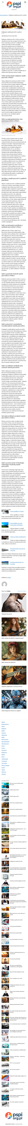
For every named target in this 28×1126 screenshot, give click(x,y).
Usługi (3, 770)
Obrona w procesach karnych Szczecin (16, 784)
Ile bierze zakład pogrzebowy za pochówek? (17, 953)
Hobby (3, 730)
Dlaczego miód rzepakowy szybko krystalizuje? (17, 907)
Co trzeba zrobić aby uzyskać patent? (16, 1089)
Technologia (5, 759)
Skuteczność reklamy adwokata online (17, 992)
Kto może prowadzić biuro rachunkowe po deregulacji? (16, 966)
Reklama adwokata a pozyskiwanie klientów (17, 998)
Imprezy (4, 733)
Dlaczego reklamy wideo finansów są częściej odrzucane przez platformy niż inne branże (18, 1019)
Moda (3, 737)
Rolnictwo (4, 752)
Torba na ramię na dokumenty (18, 537)
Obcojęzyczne (5, 744)
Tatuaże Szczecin (7, 614)
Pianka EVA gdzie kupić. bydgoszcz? (18, 1076)
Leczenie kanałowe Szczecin (16, 939)
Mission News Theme (9, 1124)
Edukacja (4, 728)
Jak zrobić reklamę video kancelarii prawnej (18, 1011)
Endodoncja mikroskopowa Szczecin (18, 1037)
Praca (3, 746)
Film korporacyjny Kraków (16, 933)
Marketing (4, 735)
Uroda (3, 767)
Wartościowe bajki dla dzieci (16, 802)
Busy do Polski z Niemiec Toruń (17, 972)
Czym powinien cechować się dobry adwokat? (18, 836)
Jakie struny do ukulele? (9, 662)
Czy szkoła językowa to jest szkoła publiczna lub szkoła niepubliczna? (18, 868)
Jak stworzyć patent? (15, 1069)
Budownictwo (5, 724)
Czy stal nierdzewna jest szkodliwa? (18, 1024)
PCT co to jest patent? (15, 1063)
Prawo (3, 748)
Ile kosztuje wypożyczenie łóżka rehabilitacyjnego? (17, 1083)
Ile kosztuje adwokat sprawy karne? (18, 848)
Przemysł (4, 750)
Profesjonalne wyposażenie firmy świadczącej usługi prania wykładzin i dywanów (18, 902)
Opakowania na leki (14, 789)
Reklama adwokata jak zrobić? (17, 1004)
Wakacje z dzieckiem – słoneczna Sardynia (17, 1057)
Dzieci (3, 726)
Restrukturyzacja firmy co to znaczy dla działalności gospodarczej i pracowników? (18, 856)
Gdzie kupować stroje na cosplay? (11, 710)
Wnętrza (4, 772)
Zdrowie (4, 774)
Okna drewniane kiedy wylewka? (17, 946)
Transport (4, 761)
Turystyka (4, 763)
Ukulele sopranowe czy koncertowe (12, 686)
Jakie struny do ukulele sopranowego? (13, 638)
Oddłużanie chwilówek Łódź (16, 861)
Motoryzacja (5, 739)
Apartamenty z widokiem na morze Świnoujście (18, 823)
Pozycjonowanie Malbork (15, 926)
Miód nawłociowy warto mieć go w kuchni (17, 914)
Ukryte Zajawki (5, 765)
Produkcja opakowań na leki (16, 920)
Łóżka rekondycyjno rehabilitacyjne (18, 1050)
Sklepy (3, 754)
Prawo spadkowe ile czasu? (16, 978)
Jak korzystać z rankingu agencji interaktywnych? (17, 1044)
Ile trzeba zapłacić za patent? (16, 1102)
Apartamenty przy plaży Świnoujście (18, 815)
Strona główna (4, 15)
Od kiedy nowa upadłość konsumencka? (15, 894)
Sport (3, 757)
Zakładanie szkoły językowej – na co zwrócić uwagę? (18, 829)
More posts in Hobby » (22, 591)
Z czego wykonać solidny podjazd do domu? (18, 842)
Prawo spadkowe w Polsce (17, 511)
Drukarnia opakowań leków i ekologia (16, 875)
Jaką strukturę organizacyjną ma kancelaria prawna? (17, 888)
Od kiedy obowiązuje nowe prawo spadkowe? (17, 985)
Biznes (3, 722)
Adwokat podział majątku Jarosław (18, 880)
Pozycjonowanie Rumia (15, 959)
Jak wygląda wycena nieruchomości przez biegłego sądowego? (17, 1031)
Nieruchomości (5, 741)
